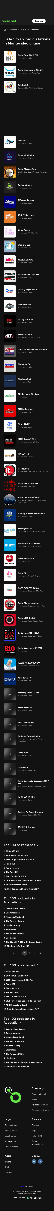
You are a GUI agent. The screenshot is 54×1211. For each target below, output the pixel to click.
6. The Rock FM (11, 872)
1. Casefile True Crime (14, 909)
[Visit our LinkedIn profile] (34, 1161)
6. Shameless (10, 930)
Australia (28, 1186)
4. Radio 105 (9, 864)
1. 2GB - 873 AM (11, 851)
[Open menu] (50, 21)
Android (8, 1173)
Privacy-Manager (12, 1147)
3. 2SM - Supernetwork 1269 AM (19, 860)
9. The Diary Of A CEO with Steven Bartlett (23, 942)
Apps (34, 1131)
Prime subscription (37, 1142)
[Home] (5, 29)
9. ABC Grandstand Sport (15, 885)
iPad (7, 1167)
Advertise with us (40, 1105)
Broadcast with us (40, 1110)
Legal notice (10, 1136)
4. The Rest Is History (14, 921)
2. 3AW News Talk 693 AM (16, 856)
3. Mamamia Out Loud (14, 917)
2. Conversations (12, 913)
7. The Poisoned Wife (14, 934)
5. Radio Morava (11, 868)
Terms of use (11, 1125)
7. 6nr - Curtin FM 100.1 (15, 876)
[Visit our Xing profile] (40, 1161)
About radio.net (39, 1094)
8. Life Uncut (10, 938)
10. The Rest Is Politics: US (16, 946)
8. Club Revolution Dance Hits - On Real (22, 881)
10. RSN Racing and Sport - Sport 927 (21, 889)
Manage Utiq (10, 1141)
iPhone (8, 1162)
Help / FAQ (37, 1136)
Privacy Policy (11, 1131)
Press (34, 1099)
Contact (35, 1125)
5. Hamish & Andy (12, 925)
